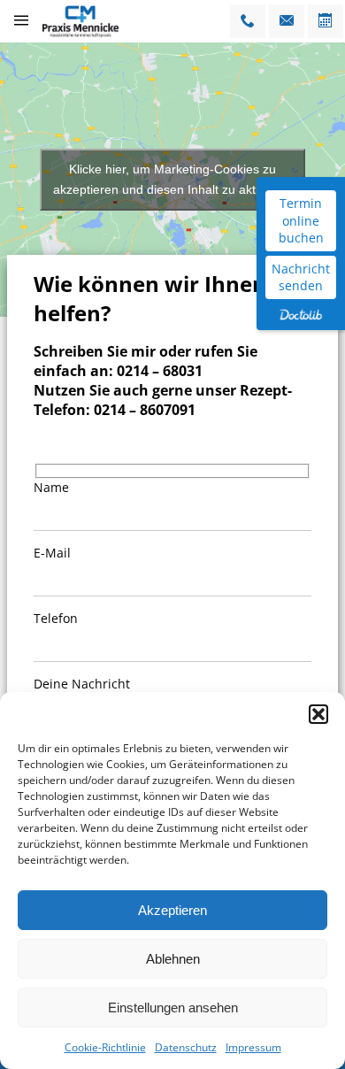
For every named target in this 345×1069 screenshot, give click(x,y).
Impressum (253, 1047)
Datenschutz (186, 1047)
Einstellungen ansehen (173, 1007)
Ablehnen (173, 958)
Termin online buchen (301, 220)
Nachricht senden (301, 277)
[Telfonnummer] (247, 21)
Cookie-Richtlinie (105, 1047)
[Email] (286, 21)
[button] (318, 714)
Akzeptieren (172, 910)
